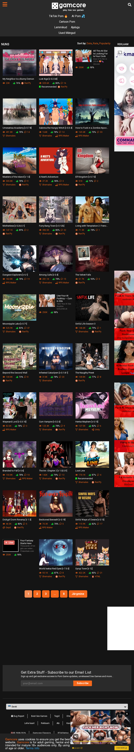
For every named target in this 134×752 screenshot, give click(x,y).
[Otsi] (129, 4)
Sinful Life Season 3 (85, 323)
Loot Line (80, 470)
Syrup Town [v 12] (84, 568)
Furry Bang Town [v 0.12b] (51, 225)
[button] (67, 707)
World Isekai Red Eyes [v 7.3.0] (54, 568)
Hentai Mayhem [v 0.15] (86, 421)
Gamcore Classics (42, 733)
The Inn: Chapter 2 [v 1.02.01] (53, 470)
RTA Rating (63, 733)
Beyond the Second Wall (15, 372)
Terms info (32, 748)
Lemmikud (60, 27)
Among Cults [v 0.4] (48, 274)
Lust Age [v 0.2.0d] (48, 79)
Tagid (56, 716)
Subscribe (82, 683)
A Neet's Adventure (48, 176)
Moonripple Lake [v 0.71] (15, 323)
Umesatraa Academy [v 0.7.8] (17, 128)
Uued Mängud (67, 33)
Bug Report (18, 716)
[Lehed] (5, 4)
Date (89, 43)
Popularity (104, 43)
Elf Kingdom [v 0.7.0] (85, 176)
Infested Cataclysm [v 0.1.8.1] (53, 372)
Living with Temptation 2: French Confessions (92, 225)
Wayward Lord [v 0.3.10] (14, 421)
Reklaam (45, 723)
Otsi (68, 716)
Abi (58, 723)
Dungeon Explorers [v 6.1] (15, 274)
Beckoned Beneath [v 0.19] (52, 519)
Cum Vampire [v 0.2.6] (49, 421)
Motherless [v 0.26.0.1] (14, 225)
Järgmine (78, 594)
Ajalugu (75, 27)
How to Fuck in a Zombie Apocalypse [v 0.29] (92, 128)
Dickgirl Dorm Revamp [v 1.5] (17, 519)
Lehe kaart (29, 723)
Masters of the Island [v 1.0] (16, 176)
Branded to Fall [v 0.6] (13, 470)
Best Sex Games (39, 716)
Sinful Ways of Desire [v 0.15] (89, 519)
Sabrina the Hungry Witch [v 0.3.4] (55, 128)
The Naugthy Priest (84, 372)
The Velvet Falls (83, 274)
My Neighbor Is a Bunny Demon (18, 79)
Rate (95, 43)
